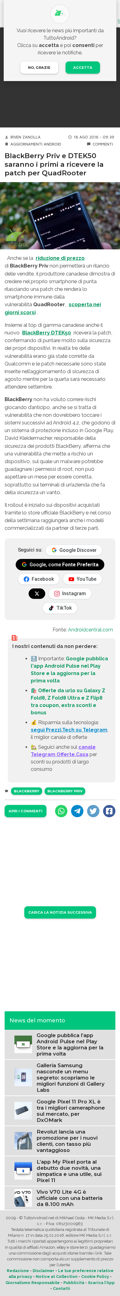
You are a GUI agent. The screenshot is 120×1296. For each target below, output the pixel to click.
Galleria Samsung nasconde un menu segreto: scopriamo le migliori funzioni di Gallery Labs (71, 1077)
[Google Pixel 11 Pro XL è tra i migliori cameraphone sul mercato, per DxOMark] (23, 1110)
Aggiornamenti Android (35, 144)
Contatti (61, 1288)
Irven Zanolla (25, 137)
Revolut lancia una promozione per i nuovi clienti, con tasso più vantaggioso (67, 1141)
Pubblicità (73, 1282)
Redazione (18, 1270)
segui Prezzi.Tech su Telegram (69, 730)
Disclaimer (43, 1270)
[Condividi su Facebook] (109, 811)
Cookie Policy (95, 1276)
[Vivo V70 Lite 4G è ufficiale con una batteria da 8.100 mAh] (23, 1197)
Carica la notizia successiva (60, 912)
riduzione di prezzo (60, 258)
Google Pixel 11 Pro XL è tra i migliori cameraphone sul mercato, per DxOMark (71, 1111)
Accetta (82, 67)
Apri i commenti (25, 811)
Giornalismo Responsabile (33, 1282)
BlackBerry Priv (64, 791)
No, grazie (39, 67)
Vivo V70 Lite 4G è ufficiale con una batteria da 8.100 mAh (69, 1198)
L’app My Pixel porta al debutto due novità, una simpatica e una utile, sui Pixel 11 (69, 1171)
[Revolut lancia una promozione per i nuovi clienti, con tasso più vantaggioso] (23, 1140)
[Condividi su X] (93, 811)
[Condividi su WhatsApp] (61, 811)
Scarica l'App (101, 1282)
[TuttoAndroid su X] (37, 593)
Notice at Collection (57, 1276)
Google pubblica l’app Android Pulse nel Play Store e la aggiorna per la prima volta (70, 1044)
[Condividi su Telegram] (77, 811)
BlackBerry (26, 791)
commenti (103, 144)
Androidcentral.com (90, 630)
